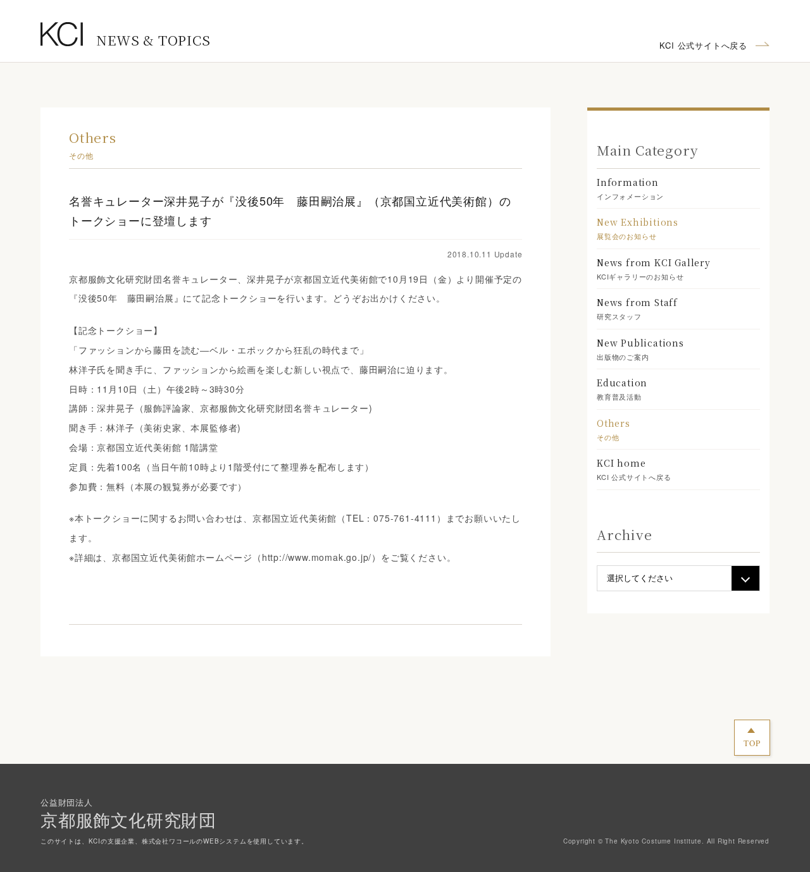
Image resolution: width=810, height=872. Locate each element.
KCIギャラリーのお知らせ (654, 268)
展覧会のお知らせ (637, 228)
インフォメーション (630, 188)
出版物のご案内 (640, 349)
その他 (613, 429)
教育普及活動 (622, 389)
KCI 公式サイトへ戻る (703, 45)
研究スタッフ (637, 308)
